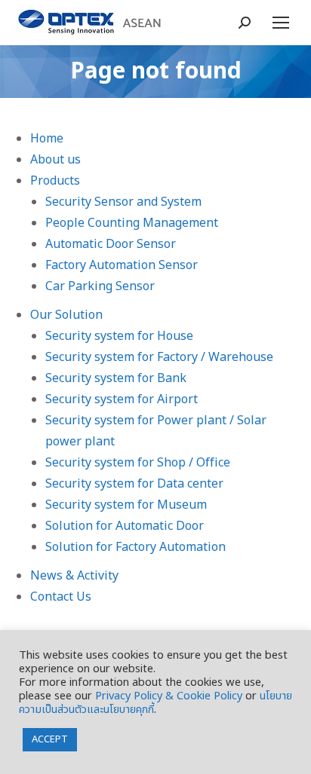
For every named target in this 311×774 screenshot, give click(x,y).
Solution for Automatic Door (124, 526)
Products (55, 181)
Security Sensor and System (123, 202)
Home (46, 139)
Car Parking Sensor (100, 286)
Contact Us (60, 597)
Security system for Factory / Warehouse (159, 357)
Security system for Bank (115, 378)
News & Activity (74, 576)
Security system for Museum (126, 505)
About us (55, 160)
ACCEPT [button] (50, 739)
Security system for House (119, 336)
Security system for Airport (121, 399)
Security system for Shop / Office (137, 463)
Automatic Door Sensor (110, 244)
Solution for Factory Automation (135, 547)
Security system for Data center (134, 484)
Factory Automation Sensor (121, 265)
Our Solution (66, 315)
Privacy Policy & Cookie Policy (168, 696)
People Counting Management (131, 223)
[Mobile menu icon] (281, 23)
